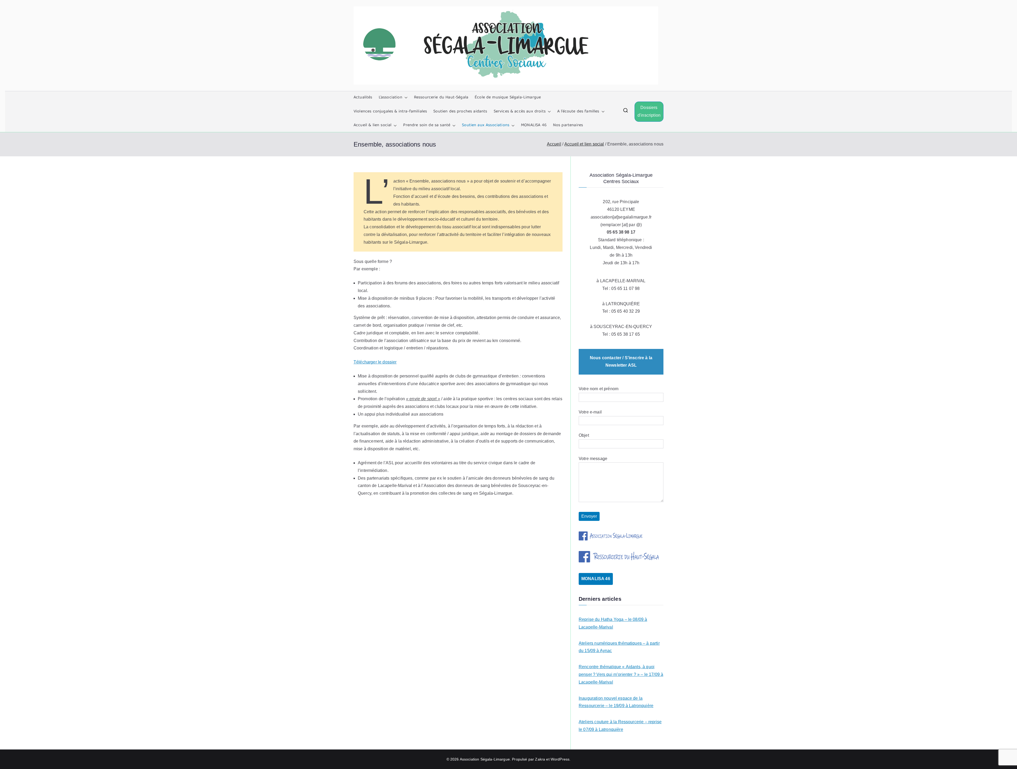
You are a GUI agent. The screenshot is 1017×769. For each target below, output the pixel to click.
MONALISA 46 (534, 125)
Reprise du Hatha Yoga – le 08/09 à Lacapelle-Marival (613, 623)
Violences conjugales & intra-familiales (390, 111)
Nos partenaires (568, 125)
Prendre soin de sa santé (426, 125)
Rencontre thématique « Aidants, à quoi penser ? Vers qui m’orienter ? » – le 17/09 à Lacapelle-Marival (621, 674)
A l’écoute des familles (578, 111)
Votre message (593, 458)
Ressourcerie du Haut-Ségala (441, 97)
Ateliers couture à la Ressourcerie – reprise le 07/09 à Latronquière (620, 726)
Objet (584, 435)
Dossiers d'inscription (649, 111)
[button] (405, 98)
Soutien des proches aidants (460, 111)
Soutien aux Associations (485, 125)
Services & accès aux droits (520, 111)
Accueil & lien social (372, 125)
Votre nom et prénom (598, 388)
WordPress (560, 759)
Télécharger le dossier (375, 362)
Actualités (363, 97)
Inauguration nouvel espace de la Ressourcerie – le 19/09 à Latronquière (616, 702)
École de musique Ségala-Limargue (508, 97)
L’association (390, 97)
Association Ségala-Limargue (485, 759)
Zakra (540, 759)
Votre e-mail (590, 412)
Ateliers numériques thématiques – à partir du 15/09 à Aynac (619, 647)
